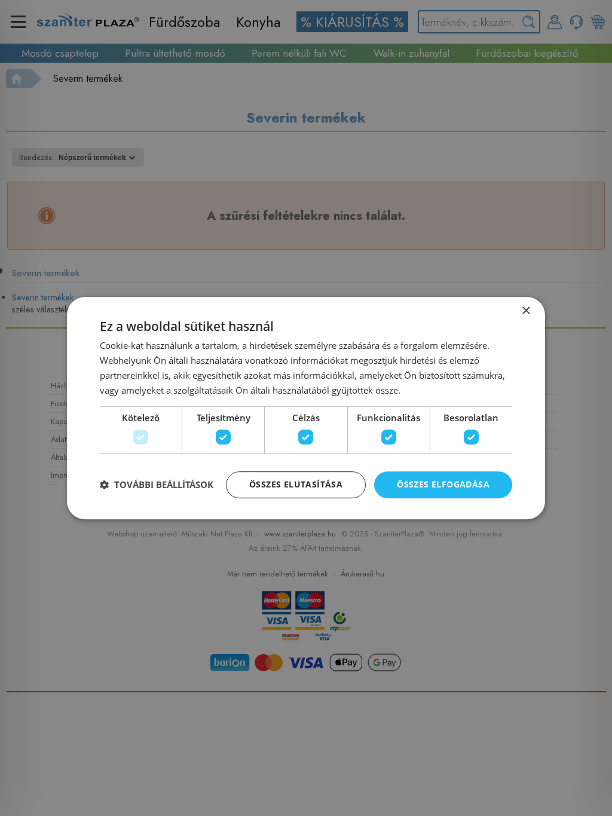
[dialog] (306, 408)
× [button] (525, 310)
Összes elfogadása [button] (443, 484)
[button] (156, 484)
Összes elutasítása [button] (295, 484)
